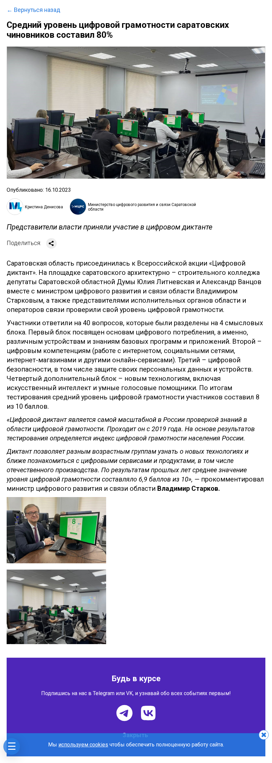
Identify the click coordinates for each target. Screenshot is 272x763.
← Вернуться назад (33, 10)
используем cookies (83, 744)
